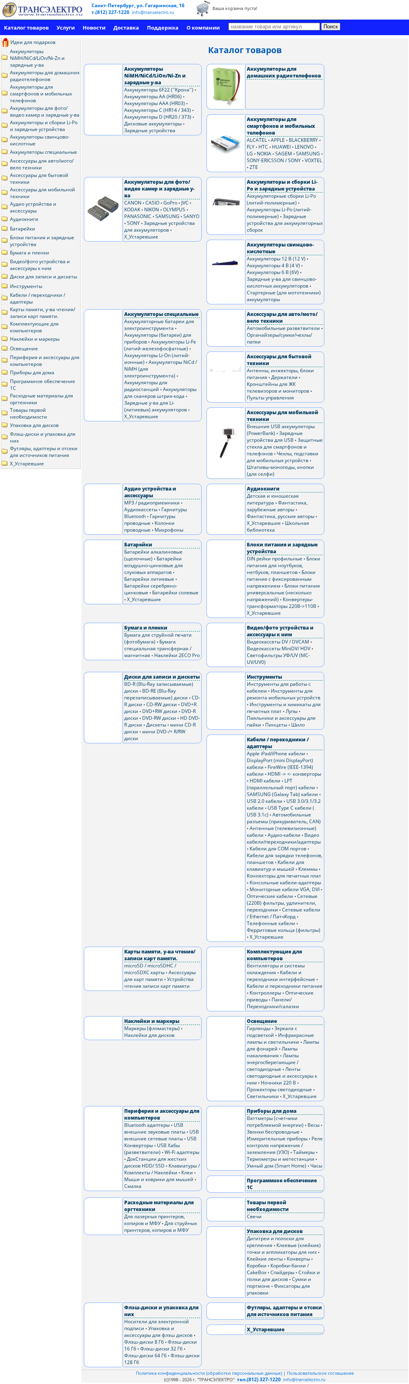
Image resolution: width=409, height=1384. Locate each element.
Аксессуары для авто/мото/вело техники (41, 164)
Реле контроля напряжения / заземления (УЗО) (285, 1145)
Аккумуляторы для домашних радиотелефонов (44, 76)
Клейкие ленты (265, 1258)
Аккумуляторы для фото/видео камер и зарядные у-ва (44, 111)
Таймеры (304, 1152)
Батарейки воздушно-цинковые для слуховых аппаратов (153, 565)
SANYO (191, 216)
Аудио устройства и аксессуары (33, 207)
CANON (132, 202)
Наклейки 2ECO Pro (177, 655)
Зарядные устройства (149, 130)
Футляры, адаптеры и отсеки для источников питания (43, 452)
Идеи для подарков (32, 42)
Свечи (254, 1216)
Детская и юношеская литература (273, 499)
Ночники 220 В (278, 1082)
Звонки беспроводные (273, 1131)
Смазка (132, 1186)
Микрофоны (169, 529)
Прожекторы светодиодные (279, 1089)
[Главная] (42, 9)
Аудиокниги (24, 219)
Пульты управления (270, 397)
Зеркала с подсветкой (272, 1031)
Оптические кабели (270, 896)
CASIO (152, 202)
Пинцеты (276, 724)
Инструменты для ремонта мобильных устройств (283, 694)
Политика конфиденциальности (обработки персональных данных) (209, 1373)
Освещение (24, 348)
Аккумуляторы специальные (43, 152)
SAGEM (283, 153)
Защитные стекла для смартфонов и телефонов (285, 447)
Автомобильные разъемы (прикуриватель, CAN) (284, 818)
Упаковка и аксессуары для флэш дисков (158, 1331)
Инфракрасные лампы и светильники (280, 1038)
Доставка (126, 27)
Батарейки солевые (175, 592)
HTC (263, 146)
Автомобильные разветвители (283, 328)
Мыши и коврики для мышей (158, 1179)
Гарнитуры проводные (149, 519)
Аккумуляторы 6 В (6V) (273, 272)
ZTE (254, 167)
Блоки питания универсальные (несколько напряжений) (283, 592)
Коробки (256, 1265)
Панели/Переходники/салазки (273, 1003)
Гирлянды (258, 1028)
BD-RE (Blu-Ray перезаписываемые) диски (156, 694)
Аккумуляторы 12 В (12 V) (276, 258)
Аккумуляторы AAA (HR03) (154, 103)
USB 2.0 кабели (264, 801)
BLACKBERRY (303, 140)
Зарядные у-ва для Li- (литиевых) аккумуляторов (155, 406)
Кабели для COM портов (278, 848)
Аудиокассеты (140, 509)
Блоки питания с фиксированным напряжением (281, 579)
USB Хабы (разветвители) (152, 1149)
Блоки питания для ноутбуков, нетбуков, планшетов (283, 565)
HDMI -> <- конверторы (294, 773)
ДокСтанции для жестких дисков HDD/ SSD (155, 1162)
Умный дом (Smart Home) (276, 1165)
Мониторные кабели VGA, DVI (285, 889)
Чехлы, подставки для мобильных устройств (282, 457)
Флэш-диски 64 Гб (145, 1355)
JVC (185, 202)
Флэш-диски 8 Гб (144, 1341)
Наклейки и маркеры (35, 339)
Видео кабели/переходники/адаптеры (284, 838)
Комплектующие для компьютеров (34, 327)
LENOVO (304, 146)
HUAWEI (281, 146)
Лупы (292, 711)
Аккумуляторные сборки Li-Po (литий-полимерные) (281, 199)
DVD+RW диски (159, 711)
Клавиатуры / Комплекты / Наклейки (162, 1169)
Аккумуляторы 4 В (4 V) (273, 265)
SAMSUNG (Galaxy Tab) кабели (282, 794)
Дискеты (156, 724)
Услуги (66, 27)
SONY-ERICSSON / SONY (274, 160)
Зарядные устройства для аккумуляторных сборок (285, 223)
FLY (250, 146)
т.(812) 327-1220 (111, 12)
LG (250, 153)
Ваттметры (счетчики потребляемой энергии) (275, 1121)
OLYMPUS (174, 209)
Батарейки (22, 228)
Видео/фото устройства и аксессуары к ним (40, 265)
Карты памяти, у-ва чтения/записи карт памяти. (42, 313)
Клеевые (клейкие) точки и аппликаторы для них (284, 1248)
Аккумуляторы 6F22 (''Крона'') (158, 89)
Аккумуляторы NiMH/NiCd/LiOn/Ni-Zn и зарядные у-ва (37, 58)
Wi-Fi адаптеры (182, 1152)
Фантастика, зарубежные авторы (277, 506)
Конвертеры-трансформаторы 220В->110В (281, 603)
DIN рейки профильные (274, 558)
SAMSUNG (308, 153)
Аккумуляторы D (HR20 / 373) (157, 116)
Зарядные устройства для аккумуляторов (159, 226)
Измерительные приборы (277, 1138)
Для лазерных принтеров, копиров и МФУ (154, 1220)
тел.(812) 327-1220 (259, 1379)
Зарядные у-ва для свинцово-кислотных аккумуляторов (282, 282)
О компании (203, 27)
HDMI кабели (265, 780)
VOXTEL (313, 160)
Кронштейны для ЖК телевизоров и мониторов (278, 387)
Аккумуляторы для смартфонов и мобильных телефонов (41, 93)
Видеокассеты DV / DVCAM (278, 641)
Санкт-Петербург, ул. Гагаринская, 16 (138, 5)
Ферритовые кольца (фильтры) (283, 930)
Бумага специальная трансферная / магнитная (157, 648)
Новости (94, 27)
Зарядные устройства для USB (275, 436)
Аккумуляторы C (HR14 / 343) (157, 110)
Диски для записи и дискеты (43, 276)
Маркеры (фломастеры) (152, 1028)
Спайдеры (282, 1272)
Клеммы (308, 869)
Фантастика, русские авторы (280, 516)
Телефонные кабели (271, 923)
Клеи (187, 1172)
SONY (133, 223)
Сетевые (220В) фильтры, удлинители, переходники (282, 903)
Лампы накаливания (272, 1052)
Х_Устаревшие (27, 463)
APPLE (278, 140)
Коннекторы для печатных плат (284, 875)
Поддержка (163, 27)
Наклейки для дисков (149, 1035)
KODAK (132, 209)
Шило (298, 724)
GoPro (170, 202)
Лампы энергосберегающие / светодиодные (273, 1062)
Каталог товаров (26, 27)
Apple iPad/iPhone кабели (276, 753)
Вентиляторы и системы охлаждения (276, 969)
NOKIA (264, 153)
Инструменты (26, 286)
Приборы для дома (32, 372)
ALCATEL (257, 140)
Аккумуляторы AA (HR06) (153, 96)
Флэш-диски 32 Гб (161, 1348)
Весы (314, 1125)
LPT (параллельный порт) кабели (281, 784)
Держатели (284, 377)
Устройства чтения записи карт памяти (159, 982)
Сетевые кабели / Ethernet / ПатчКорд (283, 913)
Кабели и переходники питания (284, 986)
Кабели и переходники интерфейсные (281, 976)
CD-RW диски (161, 704)
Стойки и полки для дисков (283, 1276)
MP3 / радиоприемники (152, 502)
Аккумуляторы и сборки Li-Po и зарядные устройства (43, 126)
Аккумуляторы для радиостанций (145, 386)
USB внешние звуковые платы (154, 1128)
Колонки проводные (149, 526)
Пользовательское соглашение (320, 1373)
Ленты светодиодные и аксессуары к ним (282, 1076)
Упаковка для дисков (34, 425)
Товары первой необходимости (28, 413)
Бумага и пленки (29, 252)
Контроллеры (265, 992)
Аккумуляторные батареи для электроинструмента (159, 325)
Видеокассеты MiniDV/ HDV (278, 648)
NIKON (151, 209)
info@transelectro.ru (153, 12)
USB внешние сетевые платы (161, 1135)
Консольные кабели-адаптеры (285, 882)
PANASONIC (137, 216)
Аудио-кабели (284, 835)
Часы (316, 1165)
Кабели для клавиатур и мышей (275, 865)
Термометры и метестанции (280, 1159)
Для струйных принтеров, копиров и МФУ (160, 1226)
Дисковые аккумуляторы (153, 123)
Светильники (263, 1096)
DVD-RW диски (159, 718)
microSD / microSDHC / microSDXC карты (150, 969)
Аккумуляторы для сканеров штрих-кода (160, 392)
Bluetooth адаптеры (147, 1125)
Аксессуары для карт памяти (160, 976)
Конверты (298, 1258)
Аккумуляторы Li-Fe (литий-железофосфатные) (160, 345)
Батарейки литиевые (149, 579)
